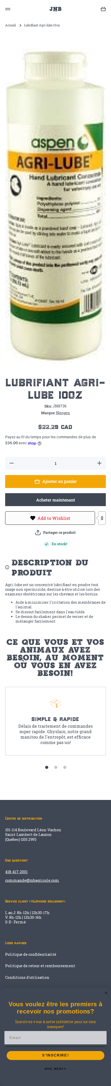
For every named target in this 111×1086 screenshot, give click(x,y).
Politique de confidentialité (30, 954)
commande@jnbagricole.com (32, 880)
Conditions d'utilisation (27, 977)
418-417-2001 (16, 871)
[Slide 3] (64, 767)
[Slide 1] (46, 767)
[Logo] (55, 9)
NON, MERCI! (55, 1068)
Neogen (63, 412)
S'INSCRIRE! (55, 1056)
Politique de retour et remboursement (40, 965)
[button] (55, 532)
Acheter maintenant (55, 499)
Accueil (10, 25)
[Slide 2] (55, 767)
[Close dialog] (106, 993)
